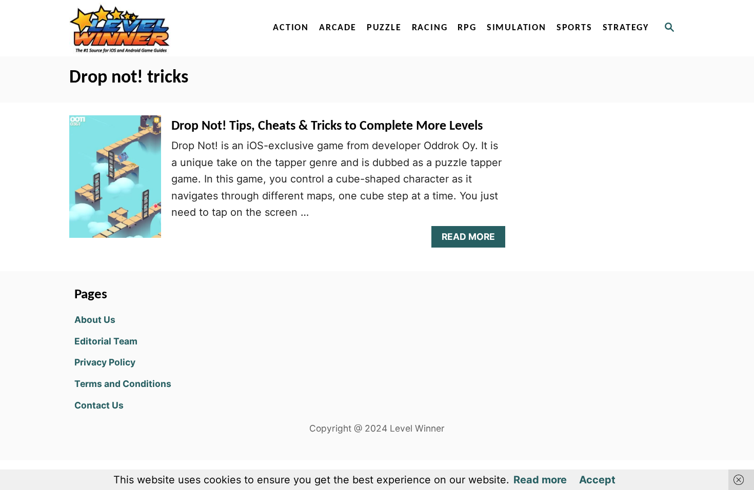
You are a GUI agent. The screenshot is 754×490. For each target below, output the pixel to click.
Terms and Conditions (122, 383)
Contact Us (99, 405)
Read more (540, 480)
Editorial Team (105, 341)
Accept (597, 480)
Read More (472, 239)
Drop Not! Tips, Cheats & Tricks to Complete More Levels (327, 126)
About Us (94, 319)
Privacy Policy (104, 362)
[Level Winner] (157, 28)
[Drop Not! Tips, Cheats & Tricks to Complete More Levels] (115, 181)
